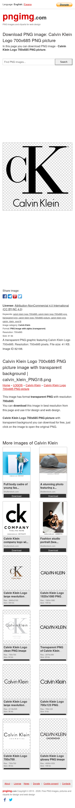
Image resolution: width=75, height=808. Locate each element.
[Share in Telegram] (10, 296)
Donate (36, 783)
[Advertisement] (37, 105)
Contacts (66, 783)
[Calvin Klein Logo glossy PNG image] (53, 736)
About (7, 783)
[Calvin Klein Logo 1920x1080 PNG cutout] (53, 573)
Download (16, 495)
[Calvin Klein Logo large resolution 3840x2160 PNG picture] (16, 573)
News (26, 783)
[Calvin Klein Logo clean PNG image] (16, 627)
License (17, 783)
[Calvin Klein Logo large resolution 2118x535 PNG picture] (16, 681)
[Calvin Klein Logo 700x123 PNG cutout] (53, 681)
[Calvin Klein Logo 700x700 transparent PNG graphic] (16, 736)
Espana (28, 4)
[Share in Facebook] (5, 296)
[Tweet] (20, 296)
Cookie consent (51, 783)
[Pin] (15, 296)
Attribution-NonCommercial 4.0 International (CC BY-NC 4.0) (36, 307)
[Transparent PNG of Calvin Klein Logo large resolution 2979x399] (53, 627)
